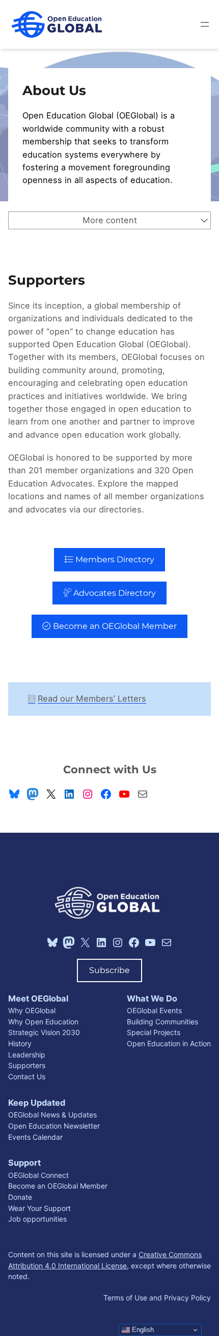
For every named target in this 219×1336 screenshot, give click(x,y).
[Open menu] (205, 24)
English (142, 1329)
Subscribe (109, 970)
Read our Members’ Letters (92, 698)
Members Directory (113, 559)
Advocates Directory (113, 593)
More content (110, 220)
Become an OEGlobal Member (114, 626)
